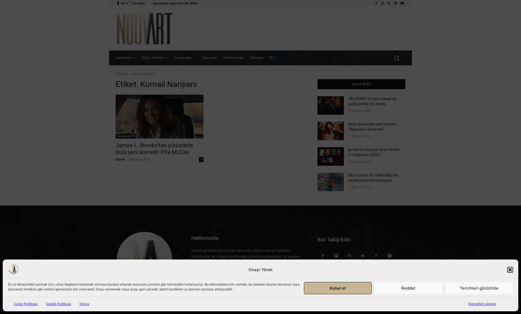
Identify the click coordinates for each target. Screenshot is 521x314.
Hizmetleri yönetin (482, 304)
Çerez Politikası (26, 304)
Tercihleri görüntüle (479, 288)
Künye (84, 304)
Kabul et (338, 288)
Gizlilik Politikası (58, 304)
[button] (510, 270)
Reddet (408, 288)
